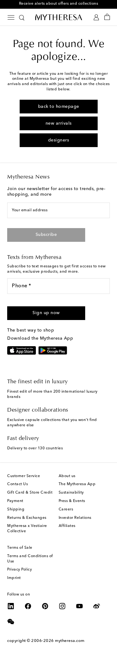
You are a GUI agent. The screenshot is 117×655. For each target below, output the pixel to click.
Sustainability (71, 493)
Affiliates (67, 526)
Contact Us (17, 484)
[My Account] (96, 17)
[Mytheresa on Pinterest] (45, 606)
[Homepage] (58, 17)
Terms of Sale (19, 548)
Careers (66, 509)
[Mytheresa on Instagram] (62, 606)
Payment (15, 501)
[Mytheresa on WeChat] (11, 622)
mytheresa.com (70, 641)
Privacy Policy (19, 569)
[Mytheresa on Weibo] (96, 606)
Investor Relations (75, 518)
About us (67, 476)
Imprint (14, 578)
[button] (46, 313)
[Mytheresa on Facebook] (28, 606)
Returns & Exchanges (26, 518)
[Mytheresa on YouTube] (79, 606)
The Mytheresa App (77, 484)
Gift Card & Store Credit (29, 493)
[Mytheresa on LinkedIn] (11, 606)
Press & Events (72, 501)
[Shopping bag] (107, 17)
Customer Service (23, 476)
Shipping (15, 509)
